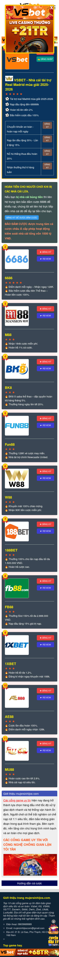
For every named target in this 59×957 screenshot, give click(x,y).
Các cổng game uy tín (17, 800)
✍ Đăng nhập (45, 59)
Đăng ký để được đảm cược (21, 217)
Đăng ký (47, 125)
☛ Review (45, 258)
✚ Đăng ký (45, 251)
